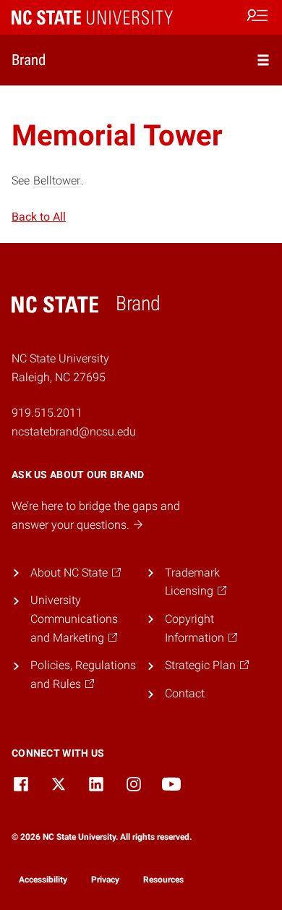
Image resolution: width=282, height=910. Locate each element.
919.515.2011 (47, 413)
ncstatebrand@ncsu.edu (74, 431)
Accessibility (43, 880)
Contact (185, 693)
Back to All (39, 217)
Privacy (105, 880)
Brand (29, 60)
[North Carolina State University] (92, 17)
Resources (163, 880)
